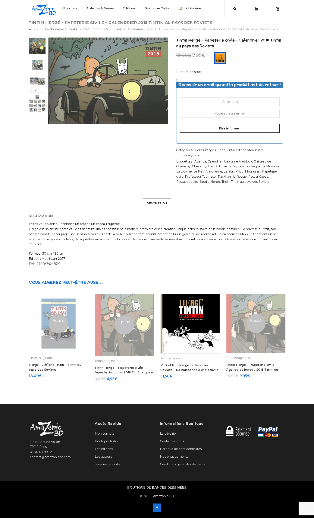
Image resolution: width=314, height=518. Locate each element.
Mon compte (104, 433)
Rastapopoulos (187, 182)
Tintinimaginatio (141, 29)
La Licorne (184, 171)
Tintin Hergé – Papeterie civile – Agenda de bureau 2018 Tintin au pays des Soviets (252, 369)
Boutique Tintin (157, 8)
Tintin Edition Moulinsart (103, 29)
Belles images (205, 150)
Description (157, 203)
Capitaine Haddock (238, 161)
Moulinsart (253, 171)
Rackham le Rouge (232, 176)
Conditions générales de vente (182, 464)
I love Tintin (227, 166)
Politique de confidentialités (181, 449)
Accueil (34, 29)
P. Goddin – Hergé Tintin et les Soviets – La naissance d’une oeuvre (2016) (189, 370)
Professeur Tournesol (200, 176)
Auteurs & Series (100, 8)
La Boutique (54, 29)
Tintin (73, 29)
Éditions (129, 8)
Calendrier (215, 161)
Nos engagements (174, 457)
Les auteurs (103, 457)
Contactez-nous (172, 441)
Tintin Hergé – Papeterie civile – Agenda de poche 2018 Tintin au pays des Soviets (124, 372)
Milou (239, 171)
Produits (70, 8)
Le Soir (229, 171)
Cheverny (199, 166)
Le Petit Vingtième (207, 171)
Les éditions (104, 449)
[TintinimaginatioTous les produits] (220, 58)
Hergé (212, 166)
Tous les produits (107, 464)
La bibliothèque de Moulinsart (260, 166)
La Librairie (192, 8)
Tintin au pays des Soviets (250, 182)
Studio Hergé (210, 182)
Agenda (200, 161)
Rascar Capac (258, 176)
